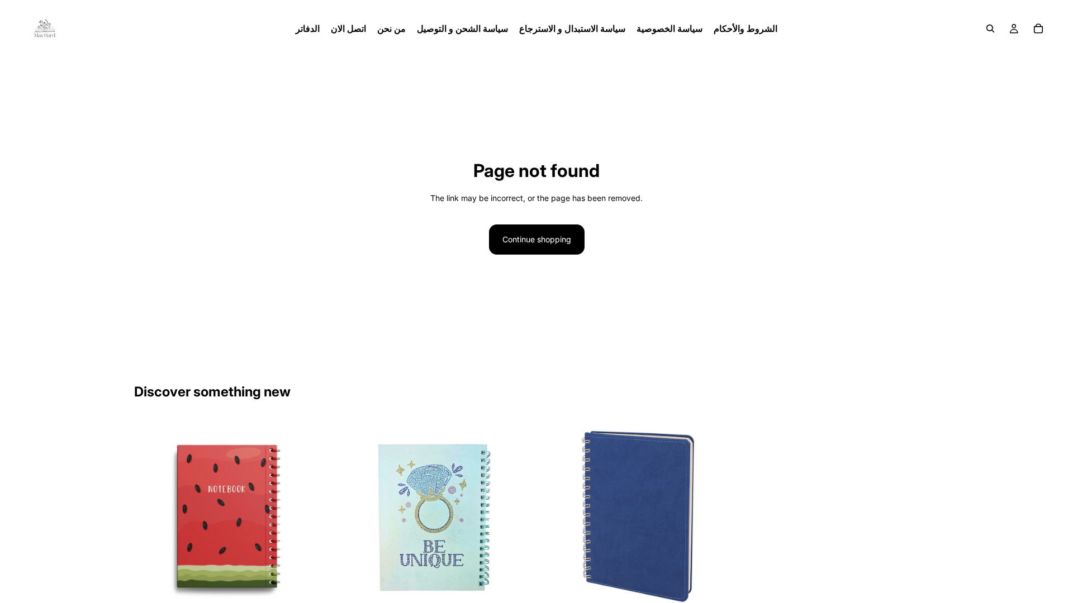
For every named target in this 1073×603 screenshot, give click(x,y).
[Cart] (1038, 28)
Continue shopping (536, 239)
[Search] (990, 28)
